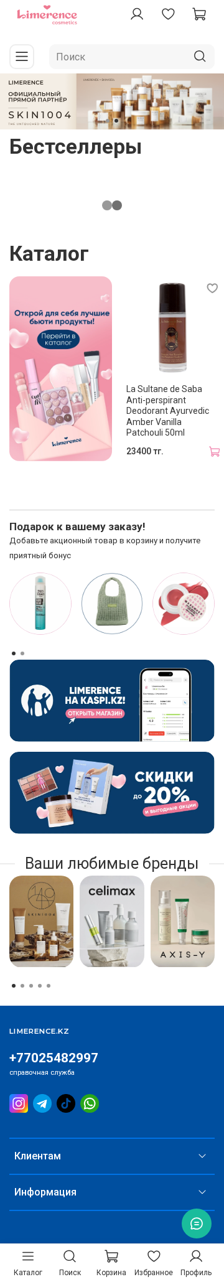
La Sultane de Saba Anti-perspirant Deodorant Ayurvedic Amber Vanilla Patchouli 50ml (167, 410)
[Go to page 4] (40, 986)
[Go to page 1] (14, 653)
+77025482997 (53, 1057)
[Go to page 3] (31, 986)
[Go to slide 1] (108, 121)
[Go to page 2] (22, 653)
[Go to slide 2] (116, 121)
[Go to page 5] (48, 986)
